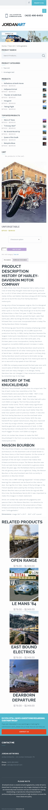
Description (7, 260)
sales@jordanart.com (14, 765)
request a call (39, 3)
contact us (24, 732)
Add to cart (17, 249)
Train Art (11, 46)
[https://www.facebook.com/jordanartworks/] (29, 3)
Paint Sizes (4, 236)
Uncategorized (9, 72)
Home (4, 46)
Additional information (20, 260)
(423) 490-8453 (34, 15)
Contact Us (9, 33)
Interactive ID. (20, 809)
